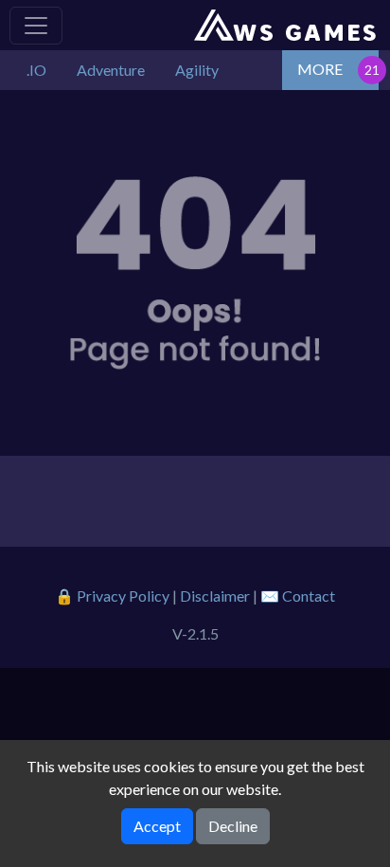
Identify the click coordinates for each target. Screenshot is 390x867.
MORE (320, 69)
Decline (232, 826)
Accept (157, 826)
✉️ (297, 596)
